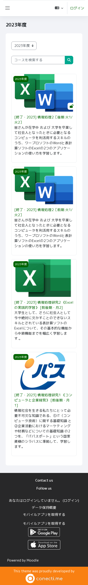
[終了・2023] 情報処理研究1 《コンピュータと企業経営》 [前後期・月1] (43, 400)
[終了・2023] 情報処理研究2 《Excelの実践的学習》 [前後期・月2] (43, 305)
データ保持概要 (44, 507)
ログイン (77, 8)
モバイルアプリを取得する (44, 514)
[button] (59, 8)
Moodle (33, 560)
